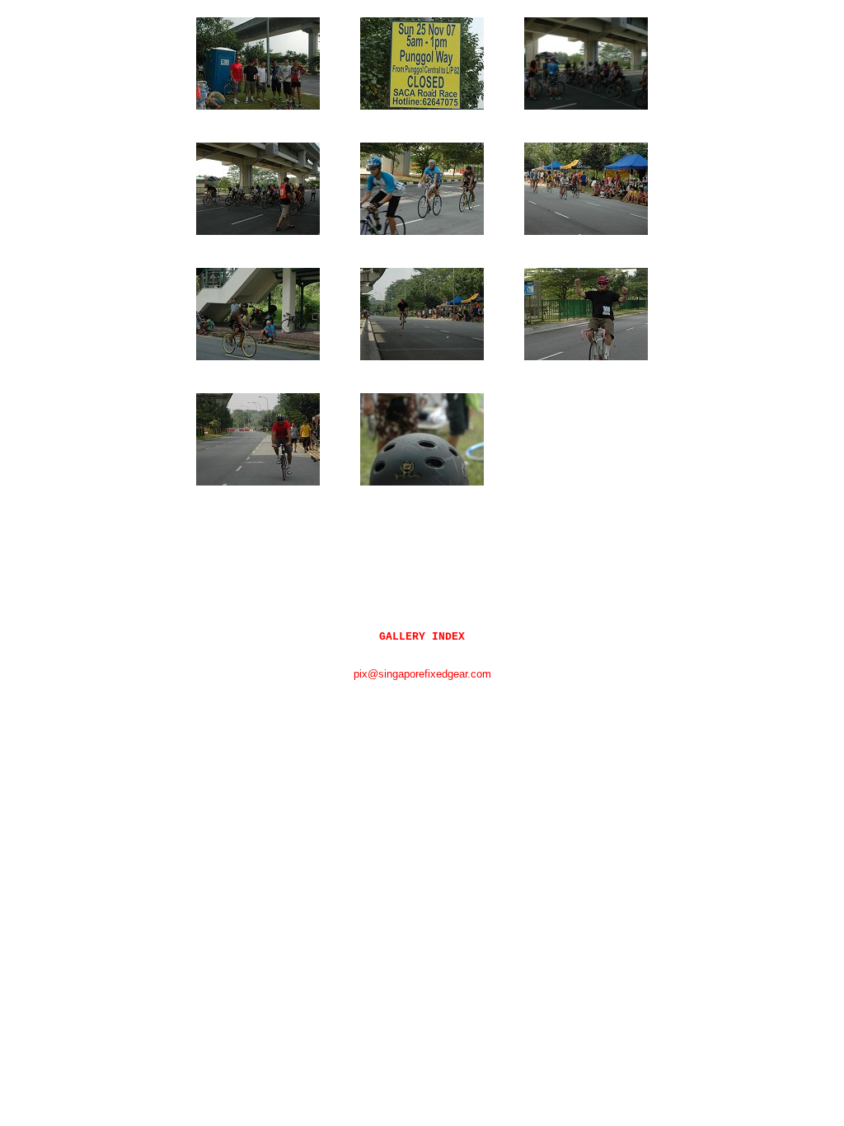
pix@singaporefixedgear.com (422, 674)
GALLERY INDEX (422, 637)
